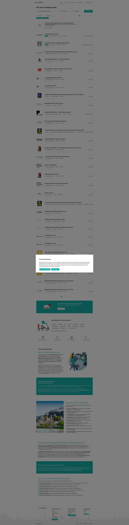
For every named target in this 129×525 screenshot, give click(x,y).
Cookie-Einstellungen (55, 269)
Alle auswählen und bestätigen (45, 269)
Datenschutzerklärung (55, 266)
